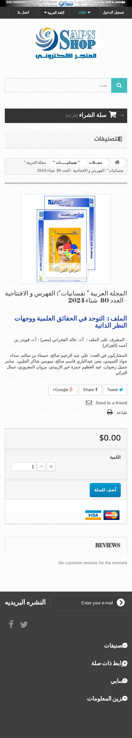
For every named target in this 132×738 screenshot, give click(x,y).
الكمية (115, 457)
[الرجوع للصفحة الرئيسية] (117, 163)
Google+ (61, 389)
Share (89, 389)
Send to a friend (111, 402)
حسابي (119, 680)
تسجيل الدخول (113, 12)
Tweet (113, 389)
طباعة (122, 412)
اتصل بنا (23, 12)
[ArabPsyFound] (66, 42)
